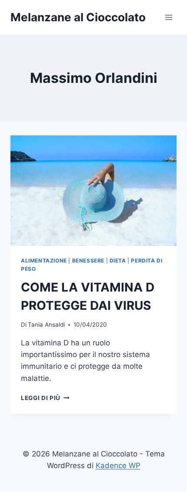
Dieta (118, 260)
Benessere (88, 260)
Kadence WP (118, 465)
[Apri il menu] (168, 17)
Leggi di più (45, 397)
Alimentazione (44, 260)
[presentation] (93, 190)
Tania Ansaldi (46, 324)
